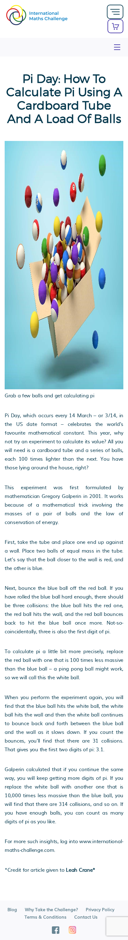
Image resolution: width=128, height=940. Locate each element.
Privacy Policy (100, 909)
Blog (12, 909)
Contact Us (86, 917)
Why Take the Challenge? (51, 909)
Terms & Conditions (45, 917)
